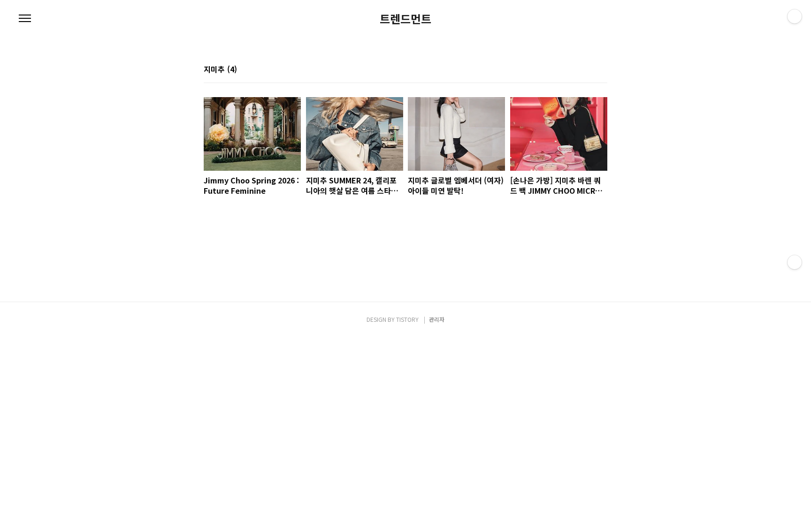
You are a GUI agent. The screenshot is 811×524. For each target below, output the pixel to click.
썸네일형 (588, 70)
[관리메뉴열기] (795, 16)
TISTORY (407, 319)
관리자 (436, 319)
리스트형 (601, 70)
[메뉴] (24, 18)
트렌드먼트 (405, 18)
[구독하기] (795, 262)
